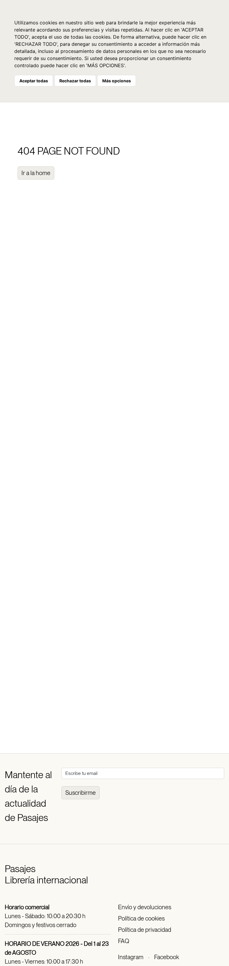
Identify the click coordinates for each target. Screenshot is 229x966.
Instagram (130, 957)
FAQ (123, 941)
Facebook (166, 957)
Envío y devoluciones (144, 907)
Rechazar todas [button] (75, 80)
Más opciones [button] (116, 80)
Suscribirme (80, 792)
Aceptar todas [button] (33, 80)
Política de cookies (141, 918)
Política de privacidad (144, 929)
